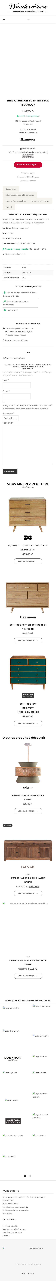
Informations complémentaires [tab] (20, 195)
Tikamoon (32, 181)
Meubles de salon (10, 1226)
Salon (32, 173)
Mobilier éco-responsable (14, 1207)
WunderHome (28, 6)
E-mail (6, 391)
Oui (23, 277)
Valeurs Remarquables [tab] (16, 201)
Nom (6, 380)
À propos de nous (10, 1204)
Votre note (8, 413)
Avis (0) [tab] (9, 207)
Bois (24, 267)
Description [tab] (11, 189)
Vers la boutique (26, 165)
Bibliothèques (33, 177)
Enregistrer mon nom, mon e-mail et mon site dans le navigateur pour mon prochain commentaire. (27, 407)
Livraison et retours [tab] (40, 201)
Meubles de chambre (12, 1232)
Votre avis (8, 423)
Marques (6, 1236)
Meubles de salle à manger (15, 1229)
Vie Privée (7, 1213)
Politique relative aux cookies (16, 1210)
